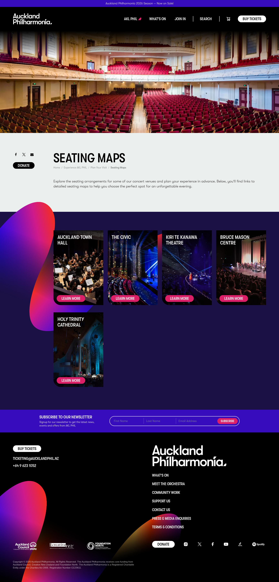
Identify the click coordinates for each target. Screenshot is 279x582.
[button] (130, 19)
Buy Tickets (252, 19)
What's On (160, 475)
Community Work (166, 492)
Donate (24, 165)
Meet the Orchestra (168, 484)
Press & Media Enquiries (171, 518)
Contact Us (161, 510)
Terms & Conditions (168, 527)
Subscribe (227, 421)
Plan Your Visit (99, 167)
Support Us (161, 501)
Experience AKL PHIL (75, 167)
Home (56, 167)
